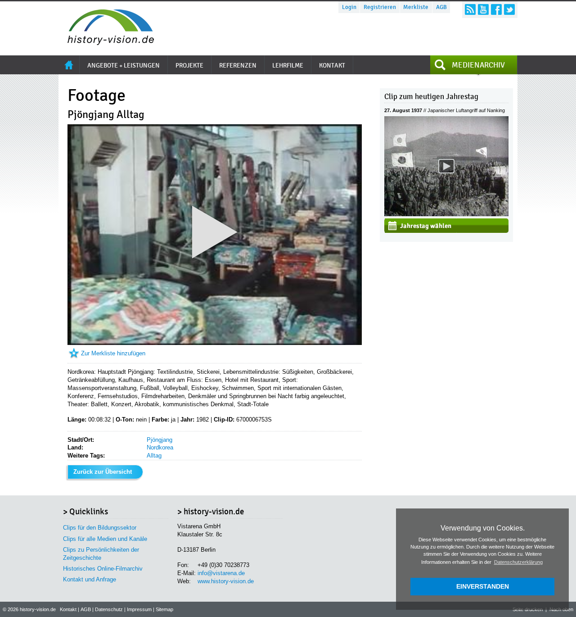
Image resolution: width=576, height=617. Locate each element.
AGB (441, 7)
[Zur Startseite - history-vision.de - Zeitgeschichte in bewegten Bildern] (106, 42)
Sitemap (164, 609)
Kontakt (68, 609)
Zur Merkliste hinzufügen (113, 353)
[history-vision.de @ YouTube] (483, 9)
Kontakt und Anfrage (89, 579)
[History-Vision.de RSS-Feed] (470, 9)
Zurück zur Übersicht (102, 471)
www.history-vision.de (226, 581)
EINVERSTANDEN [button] (482, 586)
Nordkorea (160, 447)
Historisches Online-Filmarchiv (103, 568)
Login (349, 7)
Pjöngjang (159, 439)
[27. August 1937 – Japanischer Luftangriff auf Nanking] (446, 214)
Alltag (154, 455)
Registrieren (380, 7)
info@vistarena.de (221, 573)
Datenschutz (109, 609)
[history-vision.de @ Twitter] (509, 9)
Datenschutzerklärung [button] (518, 562)
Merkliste (415, 7)
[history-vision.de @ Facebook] (496, 9)
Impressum (139, 609)
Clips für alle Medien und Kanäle (105, 538)
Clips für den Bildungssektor (99, 527)
